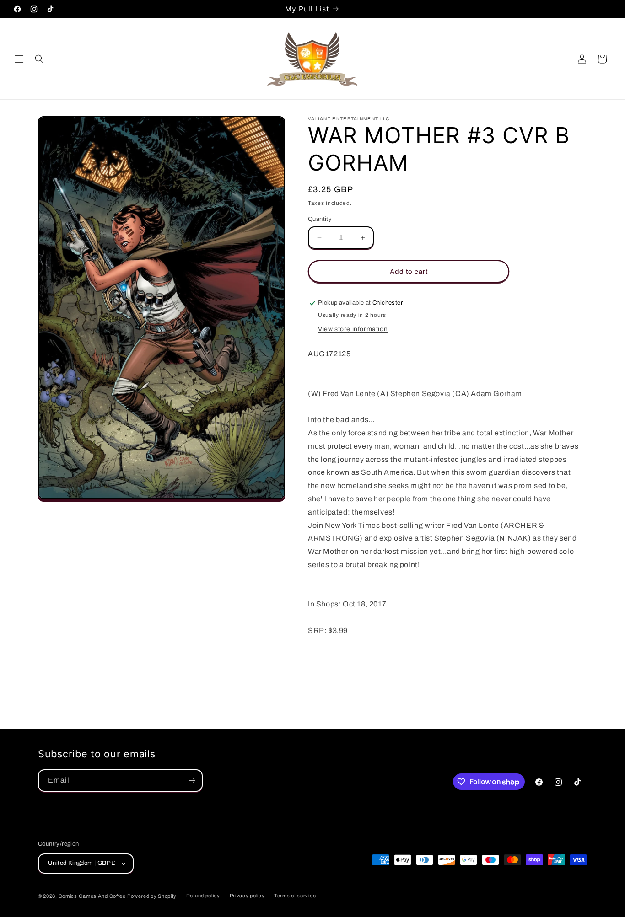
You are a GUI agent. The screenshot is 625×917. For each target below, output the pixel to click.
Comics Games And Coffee (92, 896)
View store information (353, 329)
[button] (19, 59)
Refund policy (203, 895)
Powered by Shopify (152, 896)
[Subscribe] (192, 780)
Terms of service (295, 895)
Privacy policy (247, 895)
